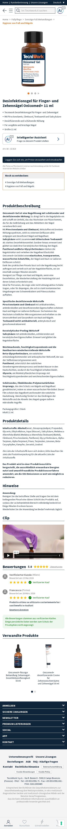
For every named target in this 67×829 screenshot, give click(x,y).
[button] (32, 692)
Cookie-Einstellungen (25, 772)
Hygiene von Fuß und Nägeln (18, 23)
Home (6, 2)
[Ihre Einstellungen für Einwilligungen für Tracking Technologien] (61, 823)
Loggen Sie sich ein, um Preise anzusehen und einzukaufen (33, 159)
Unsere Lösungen (39, 2)
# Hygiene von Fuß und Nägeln (19, 186)
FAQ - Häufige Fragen (45, 761)
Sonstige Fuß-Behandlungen (38, 19)
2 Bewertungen (56, 566)
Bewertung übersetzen (19, 609)
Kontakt (8, 766)
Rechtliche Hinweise (27, 766)
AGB (28, 761)
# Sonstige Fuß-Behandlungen (19, 182)
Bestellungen (15, 761)
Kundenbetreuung (20, 2)
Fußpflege (17, 19)
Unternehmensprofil (21, 756)
